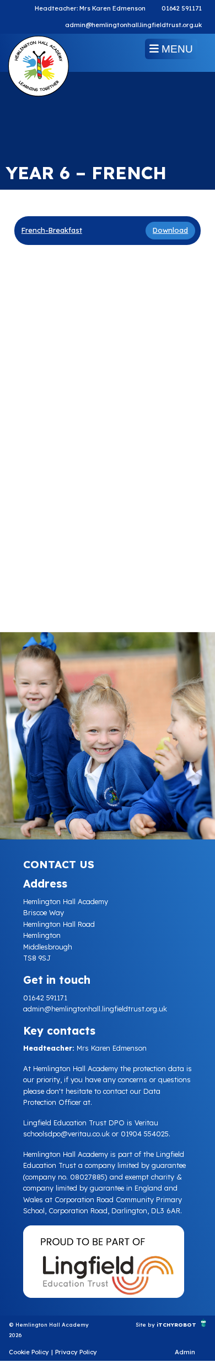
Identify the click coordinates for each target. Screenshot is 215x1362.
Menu (176, 49)
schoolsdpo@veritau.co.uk (66, 1133)
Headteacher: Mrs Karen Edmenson (90, 8)
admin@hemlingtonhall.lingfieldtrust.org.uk (133, 25)
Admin (185, 1352)
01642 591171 (182, 8)
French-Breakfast (52, 230)
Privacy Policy (76, 1352)
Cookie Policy (29, 1352)
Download (170, 230)
